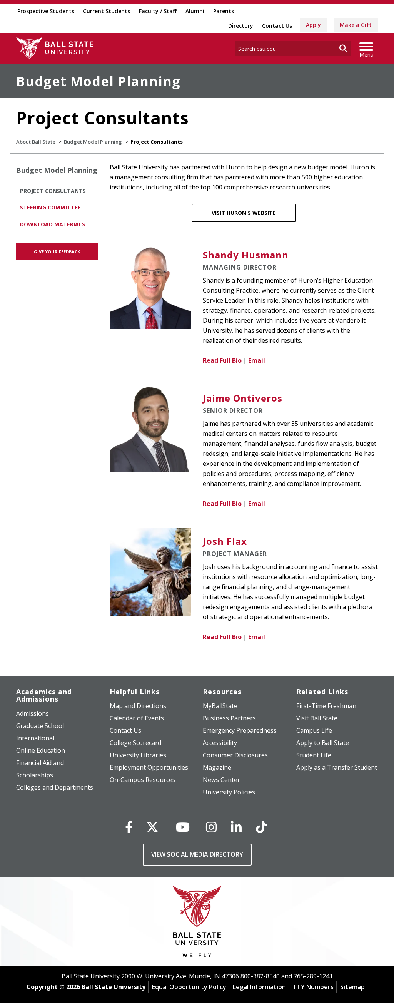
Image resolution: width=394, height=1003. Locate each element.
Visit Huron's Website (244, 212)
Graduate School (40, 726)
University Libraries (138, 755)
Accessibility (220, 742)
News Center (221, 779)
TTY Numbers (313, 987)
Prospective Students (45, 11)
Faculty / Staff (158, 11)
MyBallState (220, 706)
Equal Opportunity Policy (189, 987)
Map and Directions (138, 706)
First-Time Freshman (326, 706)
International (35, 738)
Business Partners (229, 718)
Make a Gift (356, 24)
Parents (223, 11)
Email (256, 360)
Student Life (313, 755)
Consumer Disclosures (235, 755)
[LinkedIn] (236, 827)
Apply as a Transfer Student (336, 767)
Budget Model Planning (98, 81)
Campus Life (314, 730)
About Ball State (35, 141)
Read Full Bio (222, 360)
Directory (240, 25)
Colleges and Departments (54, 787)
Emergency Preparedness (240, 730)
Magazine (217, 767)
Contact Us (277, 25)
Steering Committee (50, 207)
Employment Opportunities (149, 767)
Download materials (52, 224)
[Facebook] (129, 827)
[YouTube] (183, 827)
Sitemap (352, 987)
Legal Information (259, 987)
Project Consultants (53, 190)
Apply (313, 24)
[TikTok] (261, 827)
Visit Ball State (316, 718)
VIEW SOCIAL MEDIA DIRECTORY (197, 854)
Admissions (32, 713)
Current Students (106, 11)
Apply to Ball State (322, 742)
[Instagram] (211, 827)
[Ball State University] (197, 923)
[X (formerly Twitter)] (152, 827)
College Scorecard (135, 742)
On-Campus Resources (142, 779)
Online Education (40, 750)
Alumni (194, 11)
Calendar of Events (137, 718)
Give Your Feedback (57, 252)
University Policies (229, 792)
